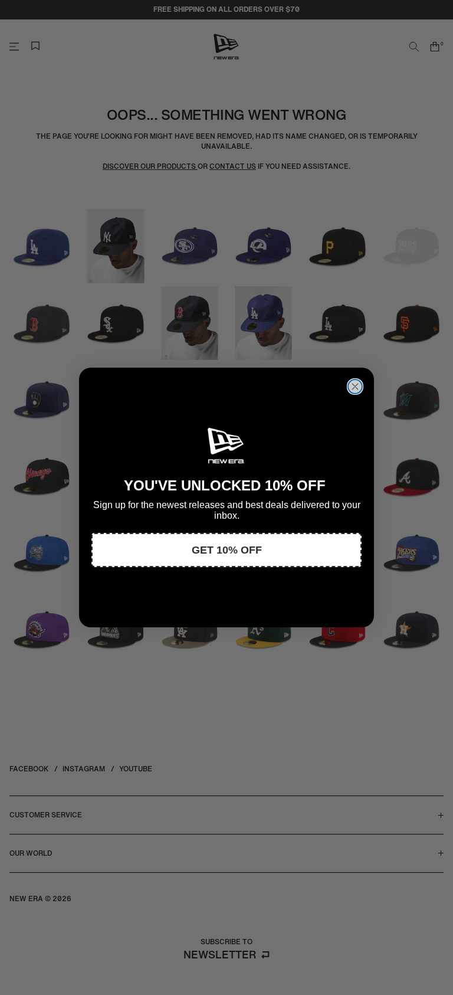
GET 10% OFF (227, 550)
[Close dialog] (355, 386)
